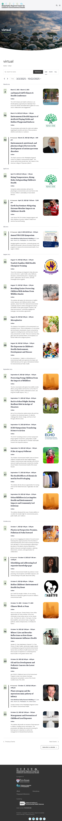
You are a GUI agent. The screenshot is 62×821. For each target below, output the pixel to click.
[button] (56, 5)
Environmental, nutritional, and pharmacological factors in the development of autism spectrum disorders (24, 147)
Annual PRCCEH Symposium (22, 235)
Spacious (32, 814)
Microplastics (16, 320)
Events (5, 66)
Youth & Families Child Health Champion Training (23, 264)
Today (12, 78)
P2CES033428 (27, 808)
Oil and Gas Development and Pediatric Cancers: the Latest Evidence (23, 665)
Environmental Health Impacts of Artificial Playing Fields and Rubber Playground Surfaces (24, 119)
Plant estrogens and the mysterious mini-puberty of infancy (22, 694)
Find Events (38, 72)
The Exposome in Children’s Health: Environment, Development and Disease (22, 349)
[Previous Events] (4, 79)
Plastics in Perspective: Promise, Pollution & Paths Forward (24, 531)
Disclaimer (18, 813)
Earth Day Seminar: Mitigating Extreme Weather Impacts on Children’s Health (23, 208)
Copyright (24, 813)
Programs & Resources (23, 794)
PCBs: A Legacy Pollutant (21, 451)
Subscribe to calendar (48, 747)
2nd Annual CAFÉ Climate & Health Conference (22, 94)
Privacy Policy (31, 813)
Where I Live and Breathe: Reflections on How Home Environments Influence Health (24, 635)
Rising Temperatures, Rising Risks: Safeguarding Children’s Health (23, 180)
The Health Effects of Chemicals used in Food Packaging (24, 477)
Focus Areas (36, 791)
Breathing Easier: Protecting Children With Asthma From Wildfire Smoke (22, 291)
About (18, 791)
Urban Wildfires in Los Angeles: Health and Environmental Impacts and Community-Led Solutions (23, 501)
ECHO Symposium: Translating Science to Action (23, 429)
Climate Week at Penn (20, 606)
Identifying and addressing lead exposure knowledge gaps (24, 564)
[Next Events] (7, 79)
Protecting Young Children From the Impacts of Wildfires (24, 379)
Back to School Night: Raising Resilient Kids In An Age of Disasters (23, 404)
